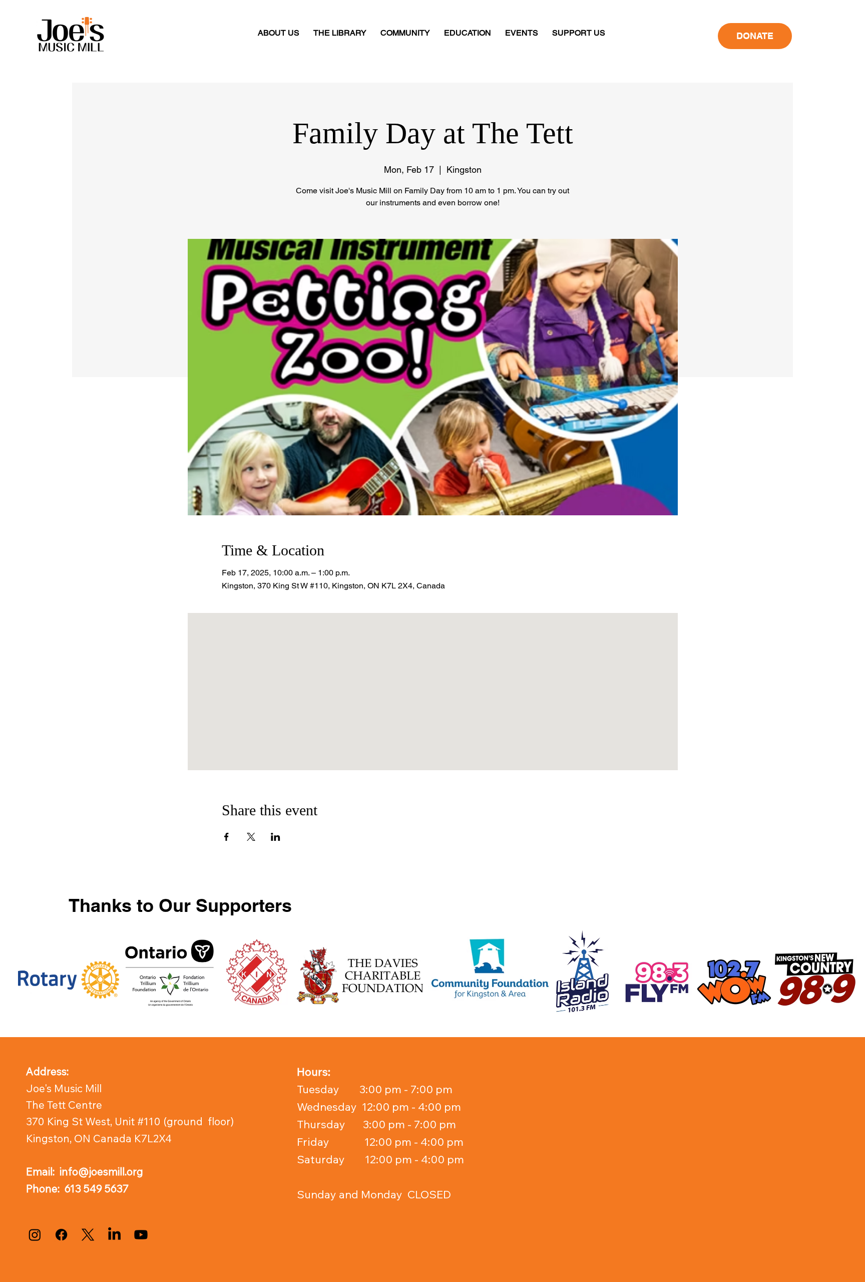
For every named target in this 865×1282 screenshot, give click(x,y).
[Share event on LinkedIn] (275, 837)
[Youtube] (141, 1234)
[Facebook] (61, 1234)
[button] (278, 33)
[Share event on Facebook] (226, 837)
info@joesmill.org (101, 1171)
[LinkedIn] (114, 1234)
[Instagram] (35, 1234)
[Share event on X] (251, 837)
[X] (88, 1234)
